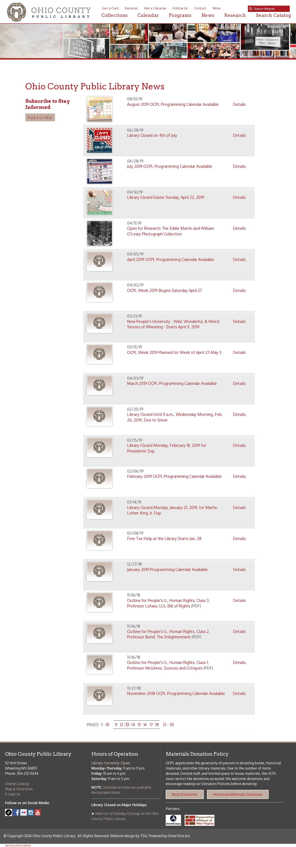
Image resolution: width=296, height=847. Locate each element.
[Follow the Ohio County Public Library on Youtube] (38, 814)
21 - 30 (168, 724)
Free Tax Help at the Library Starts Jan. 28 (164, 538)
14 (133, 724)
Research (235, 15)
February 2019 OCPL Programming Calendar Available (174, 476)
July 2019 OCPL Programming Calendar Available (169, 166)
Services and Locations (18, 845)
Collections (114, 15)
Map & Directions (19, 789)
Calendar (148, 15)
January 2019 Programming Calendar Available (167, 569)
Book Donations (184, 794)
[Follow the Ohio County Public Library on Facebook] (16, 814)
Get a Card (110, 8)
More (217, 8)
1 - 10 (105, 724)
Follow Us (180, 8)
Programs (180, 15)
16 (145, 724)
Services (131, 8)
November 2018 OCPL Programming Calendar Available (176, 693)
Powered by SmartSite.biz (169, 836)
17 (151, 724)
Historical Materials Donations (237, 794)
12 (121, 724)
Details (239, 104)
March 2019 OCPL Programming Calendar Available (172, 383)
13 (127, 724)
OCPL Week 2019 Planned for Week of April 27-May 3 (174, 352)
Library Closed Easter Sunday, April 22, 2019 (165, 197)
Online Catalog (17, 783)
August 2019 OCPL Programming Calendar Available (173, 104)
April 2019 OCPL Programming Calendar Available (170, 259)
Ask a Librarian (155, 8)
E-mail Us (12, 794)
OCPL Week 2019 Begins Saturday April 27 (164, 290)
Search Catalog (273, 15)
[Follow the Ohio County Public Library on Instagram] (30, 814)
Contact (200, 8)
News (207, 15)
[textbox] (270, 9)
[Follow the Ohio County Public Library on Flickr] (23, 814)
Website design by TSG (128, 836)
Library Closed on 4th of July (152, 135)
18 (157, 724)
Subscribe (40, 117)
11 (116, 724)
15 (139, 724)
